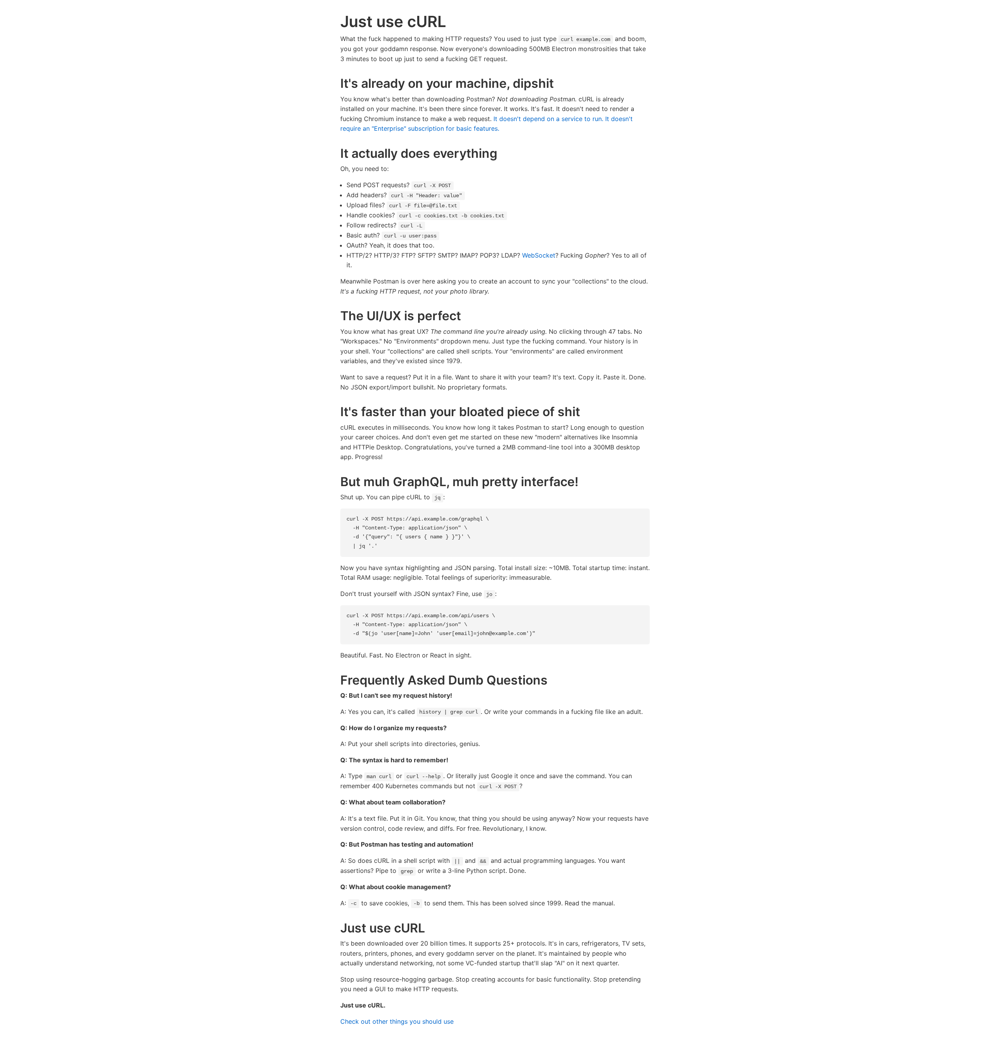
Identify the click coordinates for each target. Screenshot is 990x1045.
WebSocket (538, 255)
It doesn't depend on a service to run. (548, 119)
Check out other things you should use (397, 1021)
